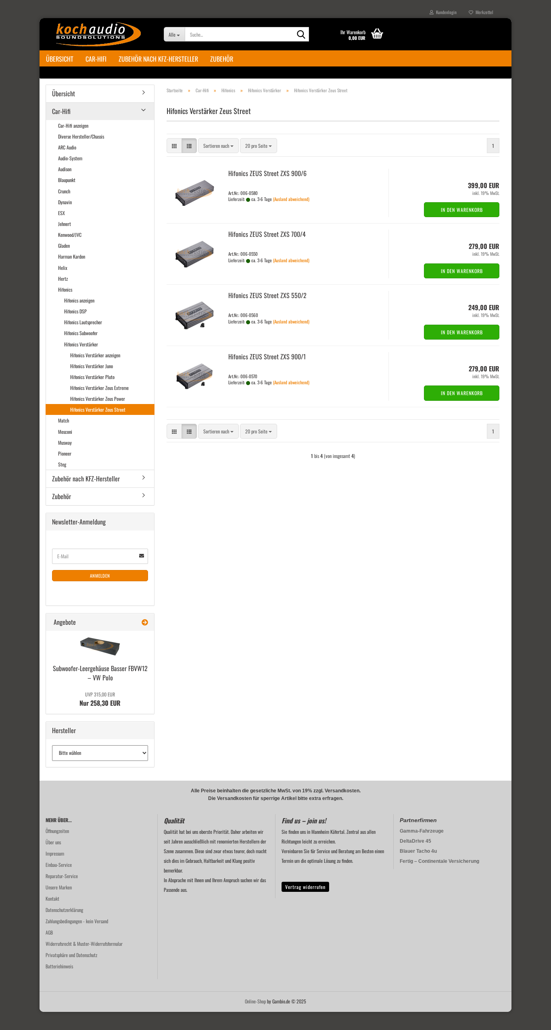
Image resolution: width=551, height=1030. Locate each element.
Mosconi (65, 431)
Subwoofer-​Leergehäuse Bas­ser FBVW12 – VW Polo (100, 672)
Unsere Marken (59, 887)
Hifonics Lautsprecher (83, 322)
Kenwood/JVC (69, 234)
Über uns (53, 842)
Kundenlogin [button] (445, 12)
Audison (64, 169)
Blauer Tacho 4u (418, 851)
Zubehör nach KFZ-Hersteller (158, 59)
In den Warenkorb (462, 209)
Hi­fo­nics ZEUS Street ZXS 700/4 (267, 234)
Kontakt (52, 898)
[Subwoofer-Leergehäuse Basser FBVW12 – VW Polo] (100, 646)
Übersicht (59, 59)
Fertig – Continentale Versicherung (439, 861)
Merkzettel (483, 12)
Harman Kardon (71, 256)
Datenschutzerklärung (64, 909)
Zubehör (221, 59)
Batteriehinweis (59, 966)
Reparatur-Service (62, 875)
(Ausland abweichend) (291, 199)
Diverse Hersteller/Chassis (81, 136)
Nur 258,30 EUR (100, 699)
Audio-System (70, 158)
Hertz (63, 278)
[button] (174, 145)
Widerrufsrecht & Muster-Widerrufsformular (84, 943)
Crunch (64, 191)
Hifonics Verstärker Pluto (92, 376)
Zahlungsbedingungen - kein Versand (77, 921)
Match (63, 420)
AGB (49, 932)
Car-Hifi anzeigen (73, 125)
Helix (62, 267)
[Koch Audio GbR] (99, 34)
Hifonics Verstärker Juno (91, 366)
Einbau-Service (59, 864)
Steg (62, 464)
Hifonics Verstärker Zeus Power (97, 398)
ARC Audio (67, 147)
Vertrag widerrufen (305, 886)
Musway (65, 442)
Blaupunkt (66, 179)
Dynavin (65, 202)
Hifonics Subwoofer (81, 333)
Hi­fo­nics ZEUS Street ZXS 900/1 (267, 356)
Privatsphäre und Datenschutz (71, 954)
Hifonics (65, 289)
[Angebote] (145, 622)
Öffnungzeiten (57, 830)
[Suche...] (301, 34)
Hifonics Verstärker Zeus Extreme (99, 387)
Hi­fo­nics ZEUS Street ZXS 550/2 (267, 295)
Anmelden (100, 575)
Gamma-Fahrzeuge (422, 831)
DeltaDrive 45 (415, 841)
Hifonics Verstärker (81, 344)
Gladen (64, 245)
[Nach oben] (529, 1018)
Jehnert (64, 223)
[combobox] (218, 145)
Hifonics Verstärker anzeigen (95, 355)
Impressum (55, 853)
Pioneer (64, 453)
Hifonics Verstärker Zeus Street (97, 409)
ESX (61, 212)
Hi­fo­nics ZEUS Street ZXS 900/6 (267, 173)
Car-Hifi (96, 59)
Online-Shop (255, 1001)
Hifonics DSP (75, 311)
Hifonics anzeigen (79, 300)
